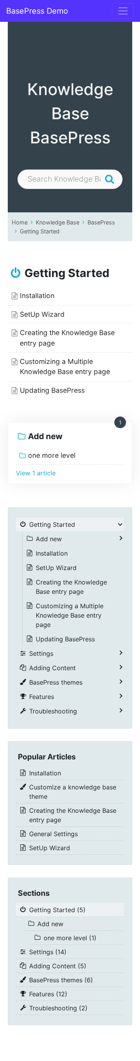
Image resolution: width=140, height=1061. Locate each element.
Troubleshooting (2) (58, 1008)
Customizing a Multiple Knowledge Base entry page (69, 615)
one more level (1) (70, 938)
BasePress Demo (37, 11)
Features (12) (48, 994)
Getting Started (40, 231)
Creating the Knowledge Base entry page (71, 586)
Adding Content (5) (57, 966)
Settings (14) (47, 952)
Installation (37, 295)
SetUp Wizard (42, 314)
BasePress (101, 222)
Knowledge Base (57, 222)
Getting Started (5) (57, 910)
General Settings (53, 834)
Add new (45, 436)
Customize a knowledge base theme (72, 791)
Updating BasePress (52, 390)
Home (20, 222)
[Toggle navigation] (123, 11)
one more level (51, 455)
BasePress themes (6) (61, 980)
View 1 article (36, 473)
